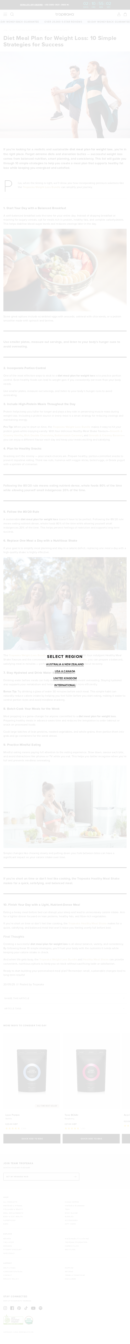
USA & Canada (65, 671)
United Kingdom (65, 678)
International (65, 685)
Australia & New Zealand (65, 664)
